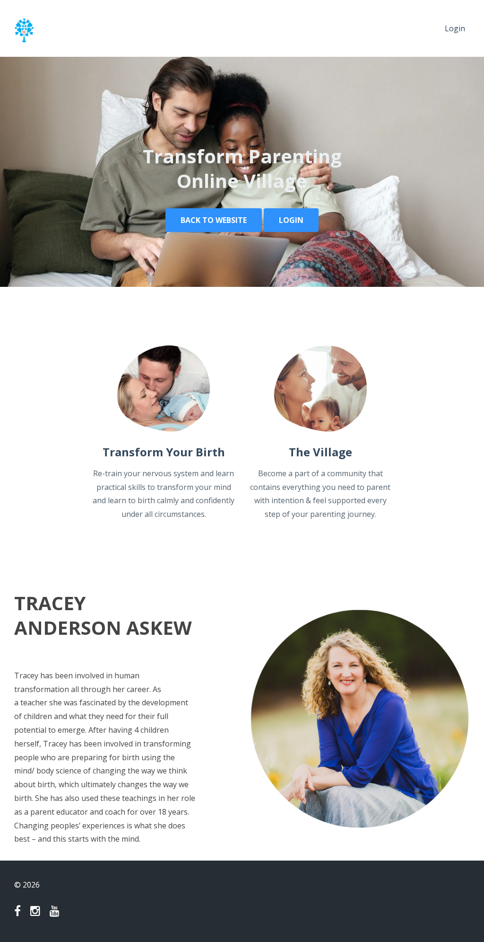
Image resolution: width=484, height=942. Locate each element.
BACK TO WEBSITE (214, 220)
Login (455, 28)
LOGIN (291, 220)
